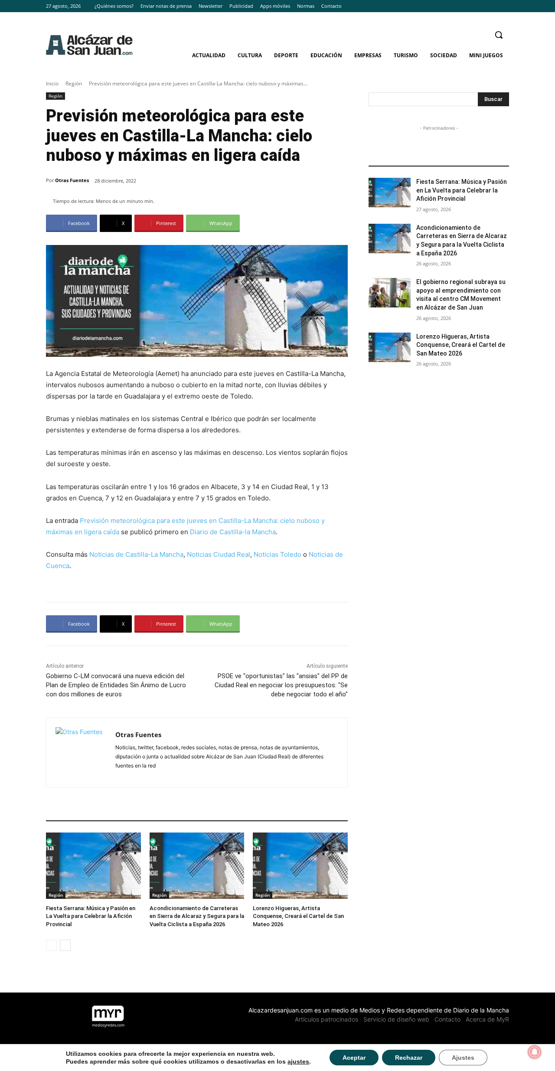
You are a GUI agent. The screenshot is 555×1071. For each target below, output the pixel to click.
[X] (504, 6)
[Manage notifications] (535, 1052)
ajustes (298, 1061)
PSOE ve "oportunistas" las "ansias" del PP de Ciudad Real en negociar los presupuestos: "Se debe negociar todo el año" (281, 685)
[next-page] (65, 945)
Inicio (52, 83)
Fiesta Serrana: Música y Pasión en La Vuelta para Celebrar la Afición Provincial (90, 916)
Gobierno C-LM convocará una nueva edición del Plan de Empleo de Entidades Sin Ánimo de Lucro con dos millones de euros (116, 685)
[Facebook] (480, 6)
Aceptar (354, 1057)
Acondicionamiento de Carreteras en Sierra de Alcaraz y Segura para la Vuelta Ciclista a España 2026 (197, 916)
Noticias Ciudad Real (218, 554)
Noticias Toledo (277, 554)
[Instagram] (492, 6)
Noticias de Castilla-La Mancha (136, 554)
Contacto (447, 1019)
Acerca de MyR (487, 1019)
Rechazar (408, 1057)
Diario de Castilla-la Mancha (233, 532)
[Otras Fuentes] (81, 752)
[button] (498, 34)
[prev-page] (51, 945)
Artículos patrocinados (326, 1019)
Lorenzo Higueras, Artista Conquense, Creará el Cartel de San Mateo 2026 (298, 916)
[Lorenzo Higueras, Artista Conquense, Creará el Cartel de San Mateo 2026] (300, 866)
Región (73, 83)
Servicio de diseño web (396, 1019)
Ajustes (463, 1057)
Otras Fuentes (72, 180)
